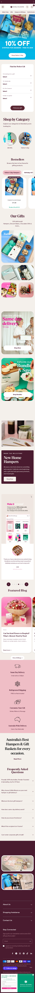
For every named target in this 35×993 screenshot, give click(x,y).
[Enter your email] (30, 941)
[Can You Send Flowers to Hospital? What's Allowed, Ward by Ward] (16, 612)
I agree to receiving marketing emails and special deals (17, 947)
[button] (10, 479)
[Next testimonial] (26, 584)
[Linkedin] (31, 953)
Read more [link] (6, 650)
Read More (17, 759)
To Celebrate (6, 81)
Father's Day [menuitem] (5, 12)
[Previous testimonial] (8, 584)
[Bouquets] (26, 289)
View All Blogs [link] (17, 658)
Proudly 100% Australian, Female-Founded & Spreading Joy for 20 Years (15, 781)
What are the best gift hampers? (11, 801)
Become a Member (9, 988)
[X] (16, 953)
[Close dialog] (33, 975)
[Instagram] (20, 953)
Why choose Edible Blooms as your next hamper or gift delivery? (14, 791)
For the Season (7, 88)
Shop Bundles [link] (17, 394)
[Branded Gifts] (17, 272)
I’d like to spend (7, 95)
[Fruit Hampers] (8, 289)
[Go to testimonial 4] (18, 584)
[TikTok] (27, 953)
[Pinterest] (24, 953)
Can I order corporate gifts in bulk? (12, 835)
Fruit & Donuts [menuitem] (31, 12)
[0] (32, 7)
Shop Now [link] (17, 348)
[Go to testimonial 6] (22, 584)
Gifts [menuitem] (11, 12)
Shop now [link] (17, 866)
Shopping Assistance (11, 912)
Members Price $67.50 (14, 207)
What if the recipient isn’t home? (12, 826)
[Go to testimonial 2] (14, 584)
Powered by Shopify (22, 965)
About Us (6, 904)
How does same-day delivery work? (13, 809)
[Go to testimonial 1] (12, 584)
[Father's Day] (17, 246)
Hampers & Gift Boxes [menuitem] (20, 12)
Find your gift (17, 108)
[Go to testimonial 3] (16, 584)
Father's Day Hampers (12, 172)
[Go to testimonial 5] (20, 584)
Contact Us (7, 920)
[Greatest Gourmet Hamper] (14, 186)
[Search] (27, 7)
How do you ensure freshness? (11, 818)
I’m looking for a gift (9, 74)
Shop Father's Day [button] (17, 55)
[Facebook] (12, 953)
